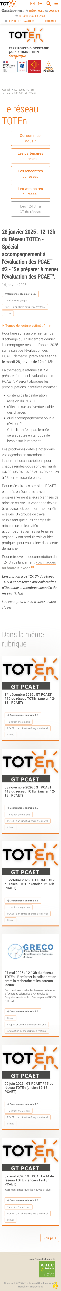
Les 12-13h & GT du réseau (21, 93)
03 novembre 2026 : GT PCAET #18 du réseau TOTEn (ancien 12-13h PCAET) (30, 791)
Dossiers (54, 10)
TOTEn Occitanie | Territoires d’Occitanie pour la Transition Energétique (28, 58)
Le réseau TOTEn (24, 89)
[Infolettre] (40, 4)
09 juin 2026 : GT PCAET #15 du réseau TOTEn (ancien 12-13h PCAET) (29, 1087)
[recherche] (49, 4)
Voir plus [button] (49, 1238)
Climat (8, 313)
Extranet (50, 21)
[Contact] (32, 4)
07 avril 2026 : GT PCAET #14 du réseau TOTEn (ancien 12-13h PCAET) (29, 1180)
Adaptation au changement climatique (26, 1024)
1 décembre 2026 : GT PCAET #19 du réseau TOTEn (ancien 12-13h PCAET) (30, 698)
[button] (30, 138)
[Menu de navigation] (56, 4)
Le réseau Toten (14, 10)
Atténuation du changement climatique (26, 1030)
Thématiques (36, 10)
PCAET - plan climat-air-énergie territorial (25, 306)
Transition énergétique (16, 300)
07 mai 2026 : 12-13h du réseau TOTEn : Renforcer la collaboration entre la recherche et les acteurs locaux (30, 978)
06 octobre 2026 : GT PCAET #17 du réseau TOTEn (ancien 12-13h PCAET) (30, 884)
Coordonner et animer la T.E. (21, 293)
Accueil (6, 89)
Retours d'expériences (32, 15)
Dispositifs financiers (20, 21)
